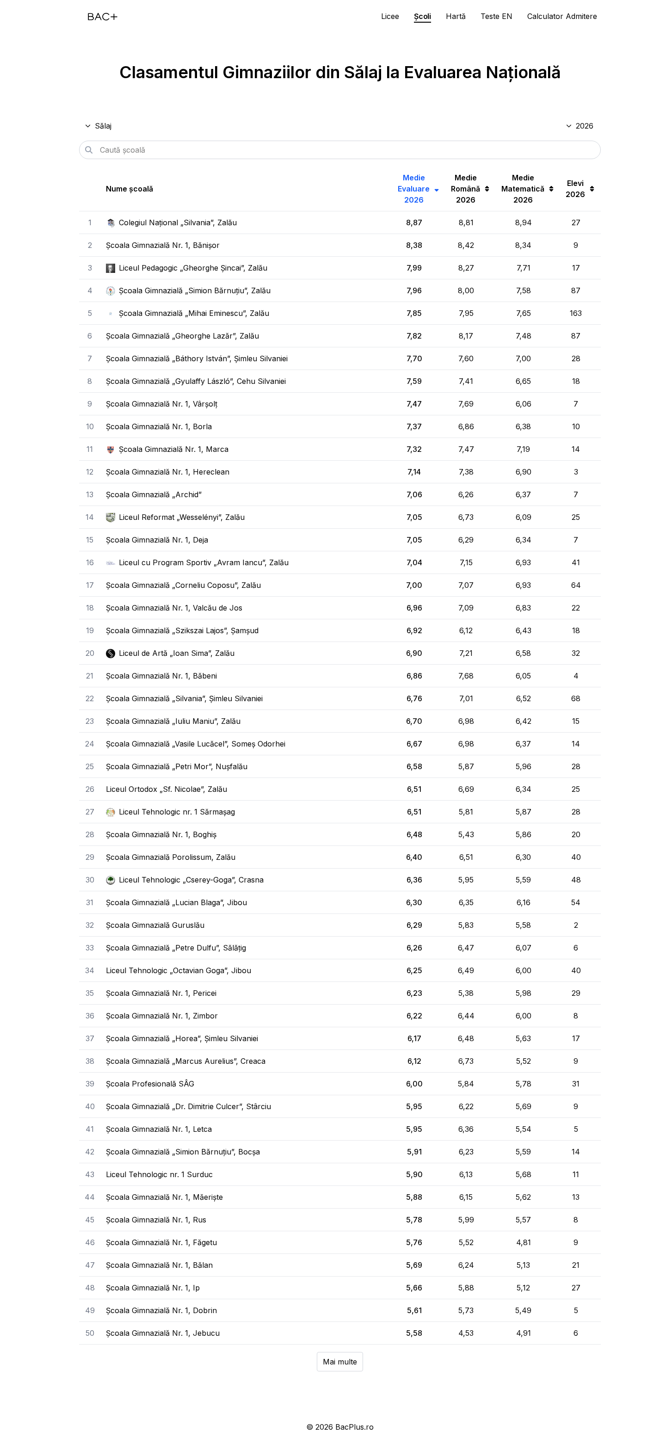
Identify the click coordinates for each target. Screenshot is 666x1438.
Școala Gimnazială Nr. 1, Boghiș (161, 834)
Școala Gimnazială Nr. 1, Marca (173, 449)
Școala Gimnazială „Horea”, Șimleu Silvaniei (182, 1038)
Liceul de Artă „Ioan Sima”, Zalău (176, 653)
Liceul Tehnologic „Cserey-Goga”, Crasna (191, 879)
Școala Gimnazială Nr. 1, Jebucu (163, 1333)
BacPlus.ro (354, 1427)
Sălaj (103, 125)
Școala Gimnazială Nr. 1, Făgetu (161, 1242)
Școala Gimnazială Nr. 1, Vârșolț (161, 403)
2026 (584, 125)
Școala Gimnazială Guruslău (155, 925)
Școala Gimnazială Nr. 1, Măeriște (164, 1197)
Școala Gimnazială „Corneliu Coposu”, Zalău (183, 585)
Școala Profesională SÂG (150, 1083)
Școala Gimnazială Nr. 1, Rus (156, 1219)
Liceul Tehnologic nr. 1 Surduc (159, 1174)
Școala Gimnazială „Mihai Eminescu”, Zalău (194, 313)
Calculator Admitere (562, 16)
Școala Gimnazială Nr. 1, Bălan (159, 1265)
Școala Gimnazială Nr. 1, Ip (153, 1287)
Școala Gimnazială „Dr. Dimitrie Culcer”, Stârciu (188, 1106)
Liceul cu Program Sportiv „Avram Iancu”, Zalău (204, 562)
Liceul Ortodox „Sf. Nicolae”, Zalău (166, 789)
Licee (390, 16)
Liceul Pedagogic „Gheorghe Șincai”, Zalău (193, 267)
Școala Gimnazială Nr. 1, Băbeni (161, 675)
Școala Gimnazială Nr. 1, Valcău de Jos (174, 607)
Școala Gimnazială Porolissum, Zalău (170, 857)
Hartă (456, 16)
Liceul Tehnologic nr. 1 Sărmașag (177, 811)
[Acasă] (103, 16)
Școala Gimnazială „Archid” (154, 494)
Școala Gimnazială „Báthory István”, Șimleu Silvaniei (197, 358)
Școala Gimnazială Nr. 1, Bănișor (163, 245)
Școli (422, 16)
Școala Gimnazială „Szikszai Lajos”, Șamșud (182, 630)
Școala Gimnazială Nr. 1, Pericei (161, 993)
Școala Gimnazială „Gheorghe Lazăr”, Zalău (182, 335)
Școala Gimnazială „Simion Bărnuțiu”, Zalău (195, 290)
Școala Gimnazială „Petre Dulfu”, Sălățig (176, 947)
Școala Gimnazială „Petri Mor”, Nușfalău (176, 766)
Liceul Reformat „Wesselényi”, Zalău (182, 517)
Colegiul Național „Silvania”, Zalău (178, 222)
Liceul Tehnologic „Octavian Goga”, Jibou (178, 970)
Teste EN (496, 16)
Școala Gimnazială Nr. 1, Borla (159, 426)
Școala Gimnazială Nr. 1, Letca (159, 1129)
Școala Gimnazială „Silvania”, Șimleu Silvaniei (184, 698)
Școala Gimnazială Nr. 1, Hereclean (167, 471)
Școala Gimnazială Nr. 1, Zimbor (162, 1015)
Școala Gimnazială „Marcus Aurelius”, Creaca (185, 1061)
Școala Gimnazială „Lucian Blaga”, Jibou (176, 902)
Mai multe (340, 1361)
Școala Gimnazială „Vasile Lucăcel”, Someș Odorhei (195, 743)
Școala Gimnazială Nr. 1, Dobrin (161, 1310)
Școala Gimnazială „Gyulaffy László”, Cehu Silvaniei (196, 381)
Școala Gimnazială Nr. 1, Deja (157, 539)
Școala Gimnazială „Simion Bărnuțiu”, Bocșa (183, 1151)
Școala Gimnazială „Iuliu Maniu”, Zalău (173, 721)
